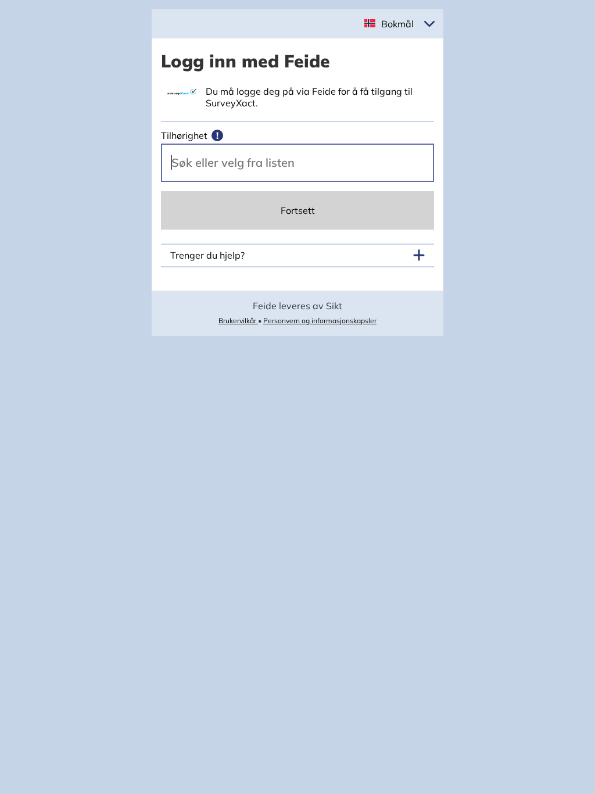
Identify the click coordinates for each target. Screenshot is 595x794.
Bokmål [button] (397, 24)
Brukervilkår (238, 320)
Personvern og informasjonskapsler (320, 320)
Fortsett (298, 210)
